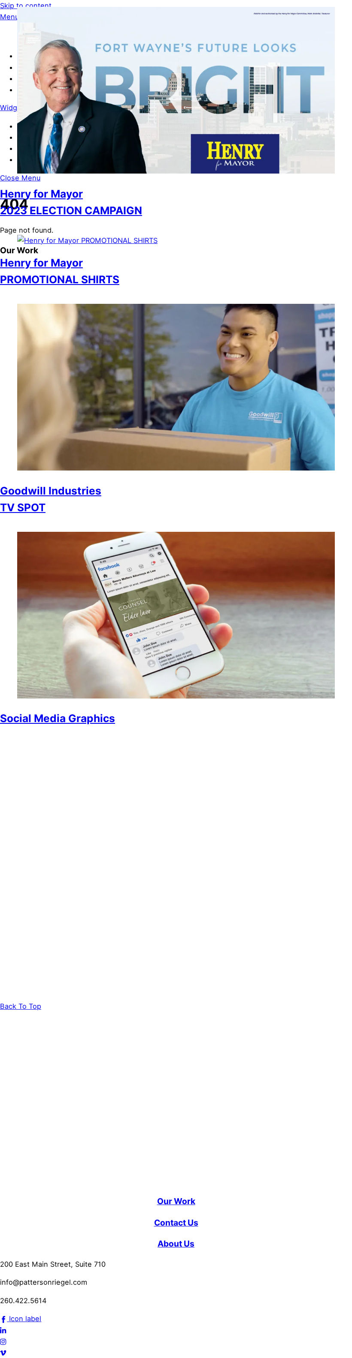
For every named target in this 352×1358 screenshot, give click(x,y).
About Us (176, 1243)
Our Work (176, 1201)
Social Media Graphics (57, 718)
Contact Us (176, 1222)
